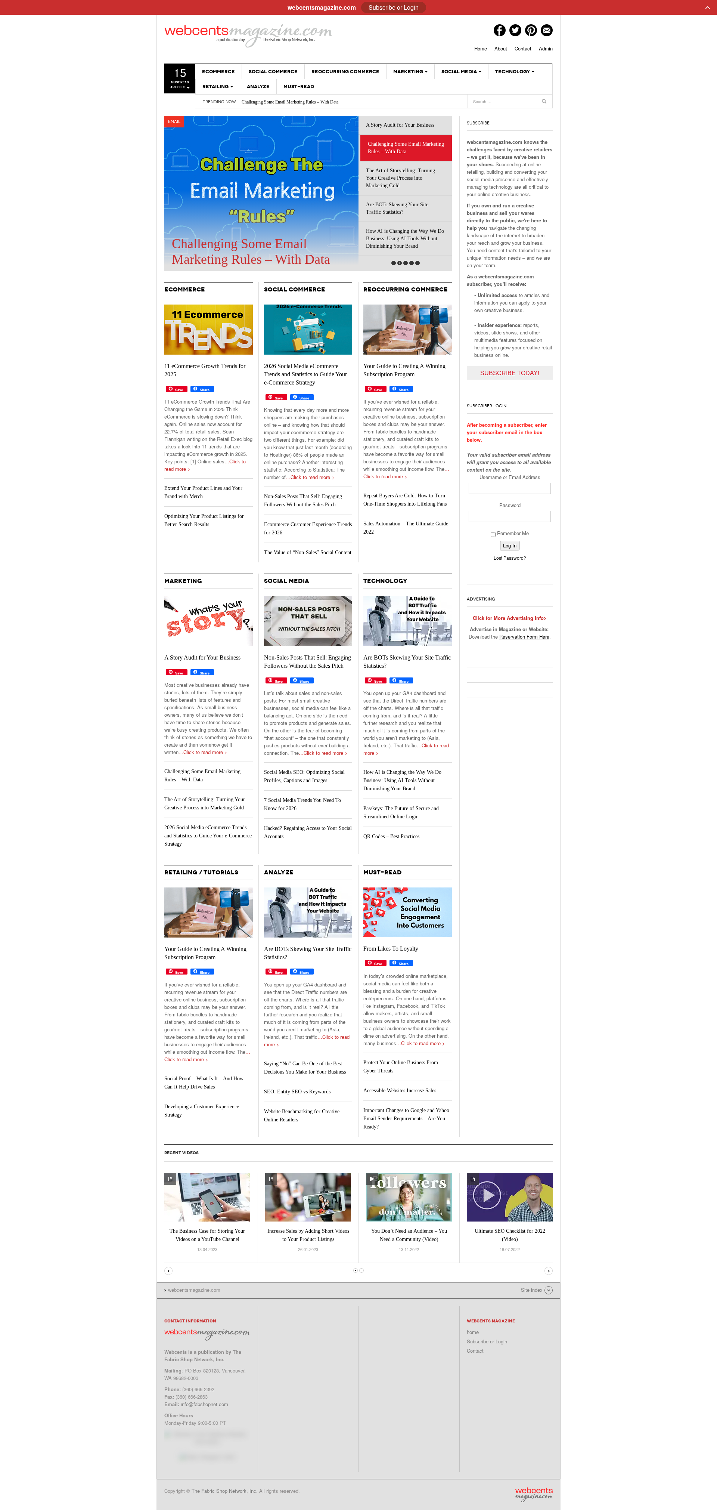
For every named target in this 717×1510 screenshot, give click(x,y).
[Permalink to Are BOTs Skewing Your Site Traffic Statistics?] (407, 621)
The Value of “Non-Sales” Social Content (307, 552)
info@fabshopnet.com (204, 1404)
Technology (512, 71)
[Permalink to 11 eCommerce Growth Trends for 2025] (208, 330)
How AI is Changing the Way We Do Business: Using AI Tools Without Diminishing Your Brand (405, 238)
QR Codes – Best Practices (391, 836)
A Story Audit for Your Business (400, 125)
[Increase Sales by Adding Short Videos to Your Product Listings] (308, 1196)
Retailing (215, 86)
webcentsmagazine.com (248, 35)
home (473, 1331)
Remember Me (512, 533)
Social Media (459, 71)
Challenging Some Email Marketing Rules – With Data (290, 102)
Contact (523, 48)
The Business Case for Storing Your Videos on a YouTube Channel (207, 1235)
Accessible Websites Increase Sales (399, 1090)
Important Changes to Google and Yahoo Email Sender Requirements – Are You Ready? (406, 1119)
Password (510, 505)
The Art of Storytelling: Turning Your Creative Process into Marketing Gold (400, 178)
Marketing (408, 71)
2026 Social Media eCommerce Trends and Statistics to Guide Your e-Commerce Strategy (305, 374)
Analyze (258, 86)
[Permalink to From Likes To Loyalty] (407, 912)
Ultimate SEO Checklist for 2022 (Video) (510, 1235)
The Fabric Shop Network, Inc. (225, 1490)
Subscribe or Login (487, 1341)
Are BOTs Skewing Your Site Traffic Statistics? (397, 208)
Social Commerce (273, 71)
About (500, 48)
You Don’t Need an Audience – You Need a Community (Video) (409, 1235)
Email (174, 121)
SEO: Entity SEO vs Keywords (297, 1091)
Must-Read (298, 86)
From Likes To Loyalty (390, 948)
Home (480, 48)
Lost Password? (510, 558)
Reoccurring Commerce (345, 71)
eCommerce (218, 71)
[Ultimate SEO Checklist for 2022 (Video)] (510, 1196)
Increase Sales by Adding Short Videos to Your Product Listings (308, 1235)
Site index (532, 1289)
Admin (546, 48)
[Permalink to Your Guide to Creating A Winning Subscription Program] (407, 330)
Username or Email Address (509, 477)
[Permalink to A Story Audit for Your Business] (208, 621)
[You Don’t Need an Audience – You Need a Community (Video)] (409, 1196)
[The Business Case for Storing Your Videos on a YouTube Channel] (207, 1196)
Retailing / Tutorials (201, 872)
